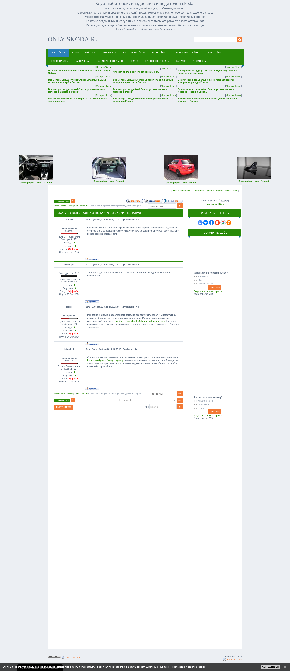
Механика (203, 276)
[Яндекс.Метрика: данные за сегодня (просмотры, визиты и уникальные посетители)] (71, 657)
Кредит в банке (205, 401)
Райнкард (69, 264)
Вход (221, 204)
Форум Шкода (60, 206)
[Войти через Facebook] (211, 222)
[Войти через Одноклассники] (228, 222)
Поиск (228, 190)
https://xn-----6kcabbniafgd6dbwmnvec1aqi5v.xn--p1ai (139, 321)
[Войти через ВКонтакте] (205, 222)
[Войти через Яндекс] (217, 222)
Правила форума (214, 190)
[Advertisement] (145, 126)
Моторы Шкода (103, 76)
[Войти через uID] (200, 222)
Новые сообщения (182, 190)
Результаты (199, 291)
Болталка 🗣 (82, 206)
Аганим (69, 220)
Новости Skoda (103, 67)
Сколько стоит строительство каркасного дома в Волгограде (115, 206)
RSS (235, 190)
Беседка (71, 206)
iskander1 (69, 349)
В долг (201, 408)
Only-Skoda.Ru (74, 39)
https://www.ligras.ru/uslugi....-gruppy (105, 360)
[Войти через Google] (223, 222)
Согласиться (270, 667)
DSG (200, 280)
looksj (69, 307)
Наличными (203, 404)
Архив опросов (214, 291)
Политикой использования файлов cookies (181, 666)
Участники (198, 190)
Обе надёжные (205, 283)
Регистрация (211, 204)
